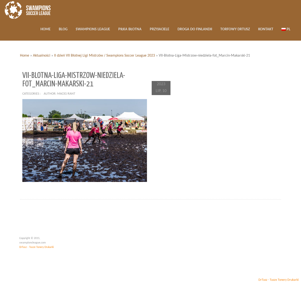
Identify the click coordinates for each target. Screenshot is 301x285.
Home (24, 56)
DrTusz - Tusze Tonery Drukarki (36, 247)
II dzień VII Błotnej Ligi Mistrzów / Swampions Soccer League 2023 (104, 56)
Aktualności (41, 56)
